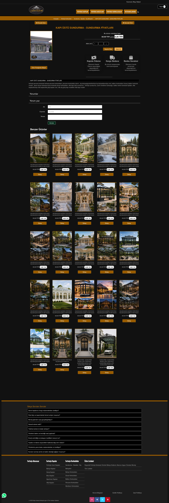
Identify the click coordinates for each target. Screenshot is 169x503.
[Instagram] (91, 499)
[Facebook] (97, 499)
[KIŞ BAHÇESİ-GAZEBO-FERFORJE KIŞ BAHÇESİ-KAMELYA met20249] (62, 245)
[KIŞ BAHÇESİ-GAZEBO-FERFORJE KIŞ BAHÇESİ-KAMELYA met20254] (62, 197)
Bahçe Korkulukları (71, 472)
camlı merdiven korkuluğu (105, 85)
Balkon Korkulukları (71, 479)
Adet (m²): (89, 44)
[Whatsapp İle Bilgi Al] (4, 495)
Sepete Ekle (108, 49)
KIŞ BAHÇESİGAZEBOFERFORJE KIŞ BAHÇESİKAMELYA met (95, 83)
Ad (44, 107)
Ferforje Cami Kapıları (53, 465)
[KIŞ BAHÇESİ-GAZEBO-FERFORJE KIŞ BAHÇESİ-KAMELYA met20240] (40, 343)
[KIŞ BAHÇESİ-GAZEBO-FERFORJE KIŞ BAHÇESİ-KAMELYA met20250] (40, 245)
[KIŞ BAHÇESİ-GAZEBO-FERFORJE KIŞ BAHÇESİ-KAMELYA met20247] (106, 245)
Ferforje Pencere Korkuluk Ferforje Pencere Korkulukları (45, 83)
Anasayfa (55, 19)
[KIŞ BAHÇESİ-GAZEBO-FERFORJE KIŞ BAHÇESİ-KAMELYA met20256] (129, 148)
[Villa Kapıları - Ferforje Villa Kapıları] (36, 10)
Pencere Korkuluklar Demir (71, 83)
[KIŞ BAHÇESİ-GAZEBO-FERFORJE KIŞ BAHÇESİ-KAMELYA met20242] (106, 294)
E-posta (42, 112)
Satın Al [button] (118, 49)
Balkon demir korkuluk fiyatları (123, 85)
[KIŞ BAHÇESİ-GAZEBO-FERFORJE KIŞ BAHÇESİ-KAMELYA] (62, 343)
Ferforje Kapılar (51, 461)
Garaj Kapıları (50, 472)
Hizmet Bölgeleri (98, 493)
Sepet (162, 7)
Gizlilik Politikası (117, 493)
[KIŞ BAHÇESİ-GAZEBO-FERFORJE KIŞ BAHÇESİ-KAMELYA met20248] (84, 245)
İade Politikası (137, 493)
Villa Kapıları (50, 483)
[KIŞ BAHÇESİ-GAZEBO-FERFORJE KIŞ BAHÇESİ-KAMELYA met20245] (40, 294)
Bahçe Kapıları (50, 469)
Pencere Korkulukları (72, 482)
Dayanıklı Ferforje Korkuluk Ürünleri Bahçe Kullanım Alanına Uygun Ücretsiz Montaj (110, 465)
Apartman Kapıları (52, 479)
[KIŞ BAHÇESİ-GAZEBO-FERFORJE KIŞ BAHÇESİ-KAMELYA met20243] (84, 294)
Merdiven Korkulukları (72, 486)
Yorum (43, 116)
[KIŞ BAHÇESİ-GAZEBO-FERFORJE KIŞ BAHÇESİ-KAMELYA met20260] (40, 148)
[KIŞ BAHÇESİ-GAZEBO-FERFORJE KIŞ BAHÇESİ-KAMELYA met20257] (106, 148)
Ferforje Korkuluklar (72, 461)
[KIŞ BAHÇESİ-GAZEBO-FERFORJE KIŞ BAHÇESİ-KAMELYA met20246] (129, 245)
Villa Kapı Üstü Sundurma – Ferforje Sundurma (82, 85)
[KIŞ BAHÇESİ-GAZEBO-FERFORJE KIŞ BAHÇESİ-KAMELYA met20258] (84, 148)
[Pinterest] (107, 499)
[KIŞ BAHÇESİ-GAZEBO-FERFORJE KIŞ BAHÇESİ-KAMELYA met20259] (62, 148)
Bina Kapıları (50, 476)
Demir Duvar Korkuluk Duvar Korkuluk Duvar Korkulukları (51, 85)
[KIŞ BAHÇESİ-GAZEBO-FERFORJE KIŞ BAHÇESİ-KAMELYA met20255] (40, 197)
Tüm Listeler (88, 469)
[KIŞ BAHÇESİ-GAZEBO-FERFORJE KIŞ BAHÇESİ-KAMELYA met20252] (106, 197)
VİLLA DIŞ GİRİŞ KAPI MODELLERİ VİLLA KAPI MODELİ (71, 87)
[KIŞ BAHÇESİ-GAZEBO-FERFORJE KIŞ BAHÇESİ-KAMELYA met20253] (84, 197)
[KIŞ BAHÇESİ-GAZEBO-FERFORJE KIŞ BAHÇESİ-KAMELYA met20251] (129, 197)
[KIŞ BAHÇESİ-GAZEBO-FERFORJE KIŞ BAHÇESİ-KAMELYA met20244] (62, 294)
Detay (40, 174)
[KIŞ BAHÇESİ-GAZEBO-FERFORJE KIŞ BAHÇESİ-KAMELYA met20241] (129, 294)
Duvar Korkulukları (71, 475)
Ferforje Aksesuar (33, 461)
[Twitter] (102, 499)
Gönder (51, 123)
